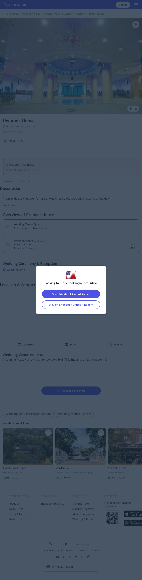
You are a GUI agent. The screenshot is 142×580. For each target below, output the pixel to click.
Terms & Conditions (89, 551)
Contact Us (15, 519)
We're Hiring (16, 508)
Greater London (16, 126)
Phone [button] (118, 344)
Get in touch (25, 181)
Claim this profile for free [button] (21, 170)
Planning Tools (81, 503)
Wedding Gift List (82, 519)
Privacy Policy (67, 551)
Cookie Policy (49, 551)
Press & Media (17, 514)
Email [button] (73, 344)
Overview (8, 181)
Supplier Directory (83, 508)
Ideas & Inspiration (83, 514)
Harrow (30, 126)
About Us (14, 503)
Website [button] (28, 344)
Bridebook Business (52, 503)
